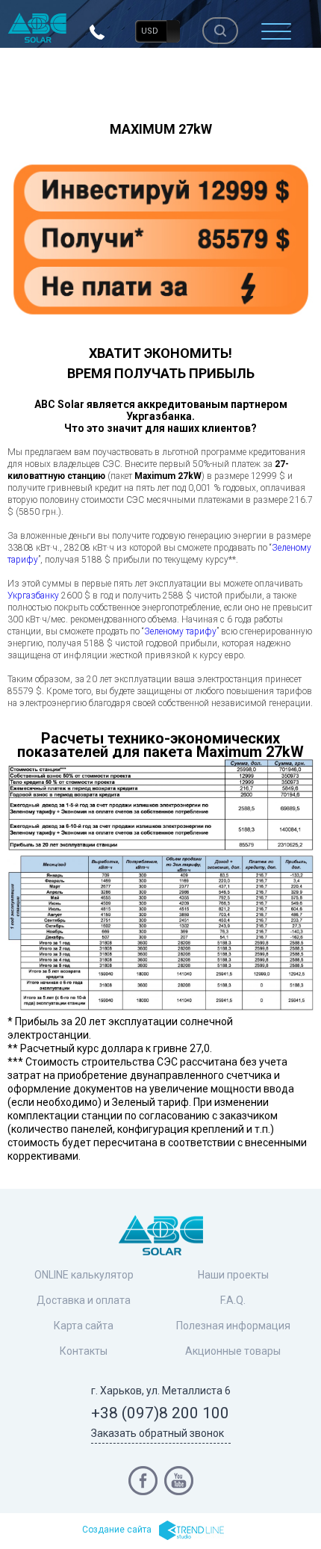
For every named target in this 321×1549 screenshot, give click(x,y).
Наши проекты (233, 1275)
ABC (37, 27)
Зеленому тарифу (180, 631)
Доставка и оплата (84, 1300)
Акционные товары (233, 1351)
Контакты (83, 1351)
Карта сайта (83, 1326)
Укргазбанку (33, 595)
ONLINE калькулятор (84, 1275)
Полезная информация (233, 1326)
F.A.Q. (233, 1300)
